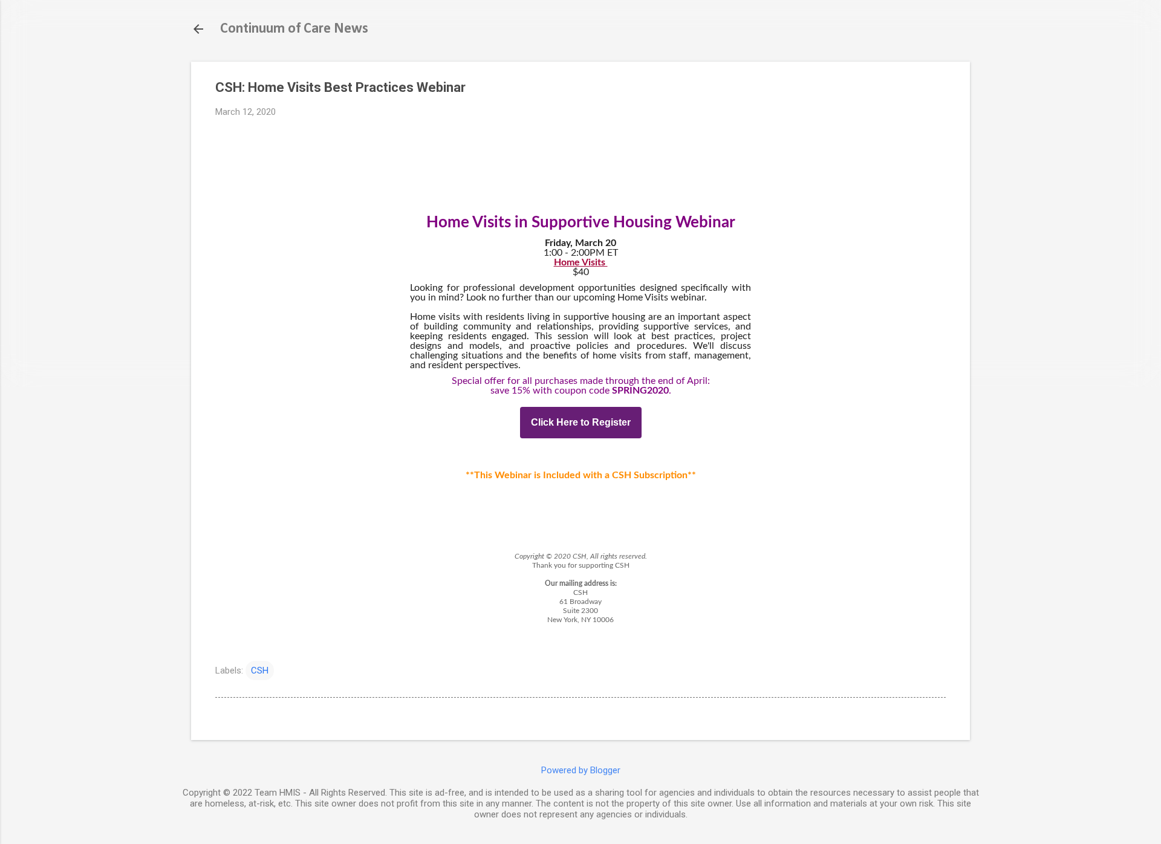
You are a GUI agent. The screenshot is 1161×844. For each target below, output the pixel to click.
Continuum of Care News (294, 29)
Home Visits (581, 262)
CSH (259, 670)
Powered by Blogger (580, 770)
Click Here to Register (581, 422)
